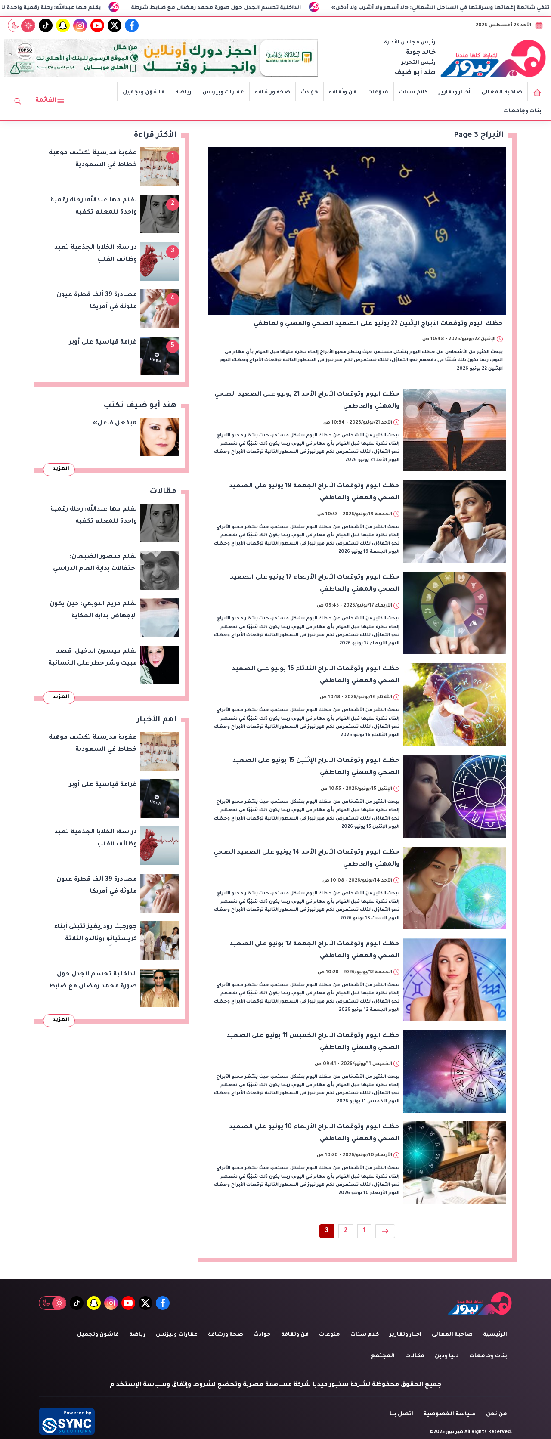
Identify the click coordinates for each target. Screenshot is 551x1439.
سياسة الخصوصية (450, 1414)
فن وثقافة (342, 93)
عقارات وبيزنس (223, 93)
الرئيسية (495, 1335)
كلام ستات (413, 93)
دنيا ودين (447, 1356)
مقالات (414, 1356)
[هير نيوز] (493, 58)
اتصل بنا (401, 1414)
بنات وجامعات (523, 111)
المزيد (61, 469)
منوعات (377, 93)
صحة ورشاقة (272, 93)
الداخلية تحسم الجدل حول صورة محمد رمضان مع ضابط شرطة (273, 8)
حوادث (309, 93)
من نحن (496, 1414)
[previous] (385, 1231)
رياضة (183, 93)
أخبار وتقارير (455, 93)
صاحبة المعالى (501, 93)
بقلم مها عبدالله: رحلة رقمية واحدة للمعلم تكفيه (91, 8)
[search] (18, 101)
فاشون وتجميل (143, 93)
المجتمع (383, 1356)
